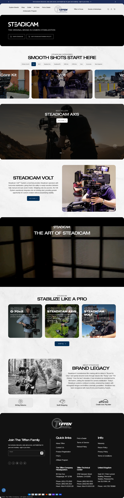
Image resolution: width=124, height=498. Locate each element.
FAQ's (58, 456)
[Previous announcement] (8, 1)
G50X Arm (66, 64)
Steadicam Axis (47, 64)
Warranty (101, 443)
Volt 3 (39, 64)
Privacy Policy (103, 452)
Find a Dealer (82, 438)
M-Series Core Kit (25, 64)
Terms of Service (83, 442)
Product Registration (63, 452)
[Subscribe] (41, 453)
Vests (81, 64)
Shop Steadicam (18, 36)
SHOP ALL (61, 343)
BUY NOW (61, 120)
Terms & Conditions (105, 456)
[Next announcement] (115, 1)
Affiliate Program (62, 460)
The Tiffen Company (12, 497)
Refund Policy (82, 447)
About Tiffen (60, 443)
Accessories (88, 64)
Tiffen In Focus (78, 9)
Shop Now (61, 79)
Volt (33, 64)
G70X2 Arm (74, 64)
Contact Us (60, 447)
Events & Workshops (94, 9)
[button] (108, 9)
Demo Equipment (98, 64)
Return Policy (102, 447)
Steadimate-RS (57, 64)
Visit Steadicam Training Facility (41, 36)
